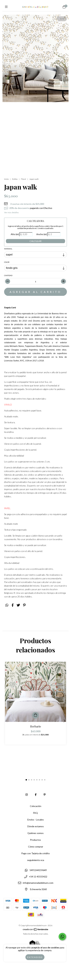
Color (6, 262)
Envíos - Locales (35, 819)
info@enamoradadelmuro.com (38, 883)
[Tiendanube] (35, 930)
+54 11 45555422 (38, 876)
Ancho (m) (41, 234)
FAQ (35, 812)
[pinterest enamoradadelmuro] (44, 794)
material (8, 249)
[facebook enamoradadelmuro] (36, 794)
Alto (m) (15, 234)
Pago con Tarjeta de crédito (35, 853)
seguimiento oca (35, 860)
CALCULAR (35, 241)
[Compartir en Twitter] (18, 605)
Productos (35, 839)
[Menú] (7, 6)
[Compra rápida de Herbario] (35, 715)
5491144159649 (38, 870)
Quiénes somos (35, 833)
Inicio (6, 179)
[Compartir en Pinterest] (24, 605)
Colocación (35, 806)
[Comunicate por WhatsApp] (62, 936)
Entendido (35, 957)
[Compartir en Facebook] (12, 605)
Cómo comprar (35, 846)
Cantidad (8, 275)
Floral (23, 179)
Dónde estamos (35, 826)
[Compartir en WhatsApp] (7, 605)
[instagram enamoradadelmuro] (26, 794)
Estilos (15, 179)
